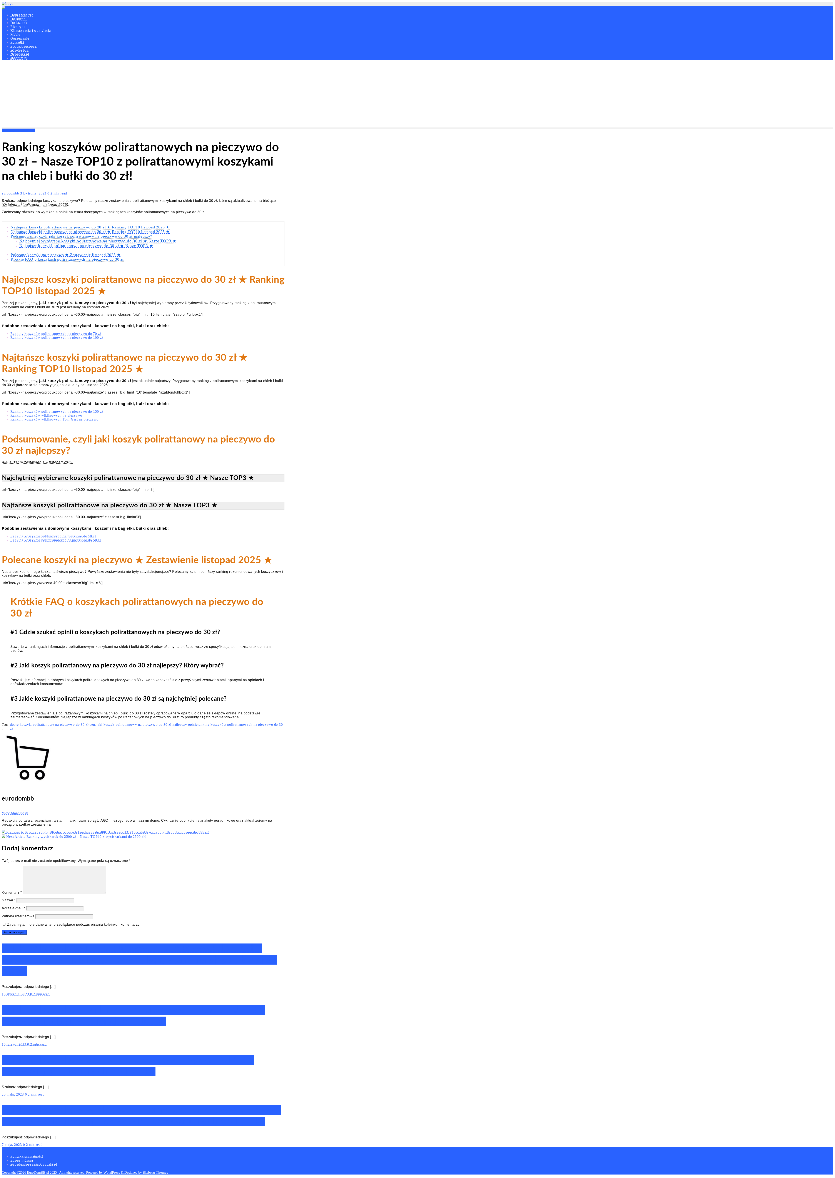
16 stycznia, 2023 (16, 994)
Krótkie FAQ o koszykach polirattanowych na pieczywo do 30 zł (67, 259)
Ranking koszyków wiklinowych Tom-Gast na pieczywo (54, 419)
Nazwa (9, 900)
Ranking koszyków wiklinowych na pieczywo (46, 415)
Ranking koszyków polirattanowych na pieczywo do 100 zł (56, 337)
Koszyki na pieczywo (18, 130)
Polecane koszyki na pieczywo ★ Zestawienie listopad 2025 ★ (65, 255)
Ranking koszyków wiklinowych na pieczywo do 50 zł (53, 536)
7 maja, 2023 (12, 1144)
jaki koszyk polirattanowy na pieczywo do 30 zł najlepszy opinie (147, 724)
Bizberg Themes (155, 1172)
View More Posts (15, 813)
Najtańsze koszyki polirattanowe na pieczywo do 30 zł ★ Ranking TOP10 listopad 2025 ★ (90, 232)
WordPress (112, 1172)
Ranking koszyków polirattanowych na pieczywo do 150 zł (56, 411)
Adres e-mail (13, 908)
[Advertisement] (417, 94)
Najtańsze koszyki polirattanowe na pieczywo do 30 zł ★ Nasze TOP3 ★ (86, 245)
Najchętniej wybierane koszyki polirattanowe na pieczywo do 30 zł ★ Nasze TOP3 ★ (97, 241)
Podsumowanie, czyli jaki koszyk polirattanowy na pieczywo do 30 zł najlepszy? (81, 236)
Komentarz (12, 892)
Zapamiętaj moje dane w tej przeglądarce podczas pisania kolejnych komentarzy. (73, 924)
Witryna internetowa (18, 916)
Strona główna (21, 1160)
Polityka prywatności (26, 1156)
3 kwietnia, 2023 (33, 193)
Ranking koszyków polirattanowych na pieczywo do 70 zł (55, 333)
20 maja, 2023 (13, 1094)
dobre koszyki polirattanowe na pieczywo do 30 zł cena (53, 724)
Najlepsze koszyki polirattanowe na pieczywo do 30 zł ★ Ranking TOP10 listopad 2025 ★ (90, 227)
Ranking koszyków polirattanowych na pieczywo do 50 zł (55, 540)
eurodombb (11, 193)
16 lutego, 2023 (14, 1044)
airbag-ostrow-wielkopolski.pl (33, 1164)
